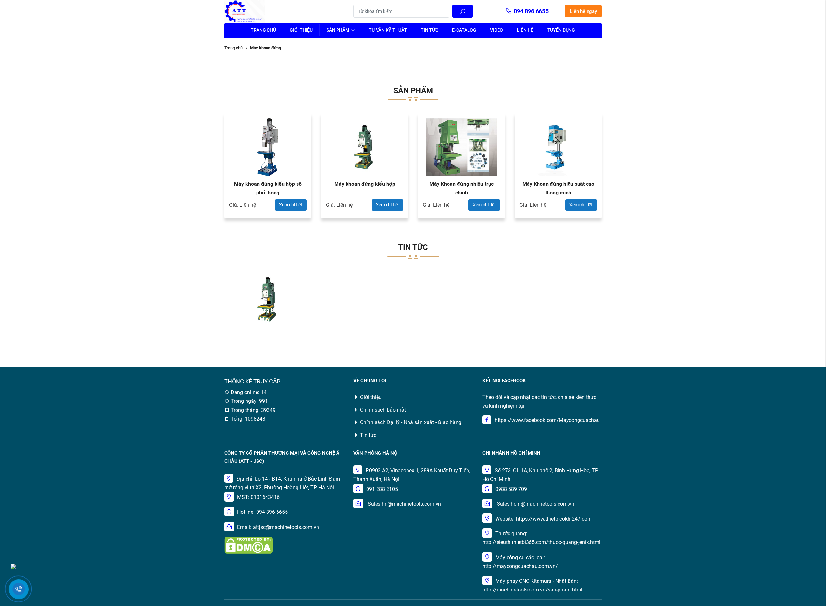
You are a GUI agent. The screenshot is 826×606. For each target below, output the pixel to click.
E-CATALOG (464, 30)
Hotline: (246, 512)
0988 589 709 (511, 489)
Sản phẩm (338, 30)
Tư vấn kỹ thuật (388, 30)
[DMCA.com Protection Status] (248, 544)
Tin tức (429, 30)
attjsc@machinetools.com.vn (286, 527)
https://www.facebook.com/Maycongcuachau (547, 420)
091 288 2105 (382, 489)
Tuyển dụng (561, 30)
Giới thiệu (301, 30)
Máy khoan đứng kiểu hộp (364, 184)
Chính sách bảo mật (383, 410)
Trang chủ (263, 30)
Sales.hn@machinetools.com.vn (404, 504)
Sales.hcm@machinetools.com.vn (535, 504)
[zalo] (13, 566)
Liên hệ (525, 30)
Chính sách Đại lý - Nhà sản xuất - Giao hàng (410, 422)
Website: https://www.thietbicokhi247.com (543, 519)
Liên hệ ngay (583, 11)
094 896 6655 (531, 11)
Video (496, 30)
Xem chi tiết (290, 204)
